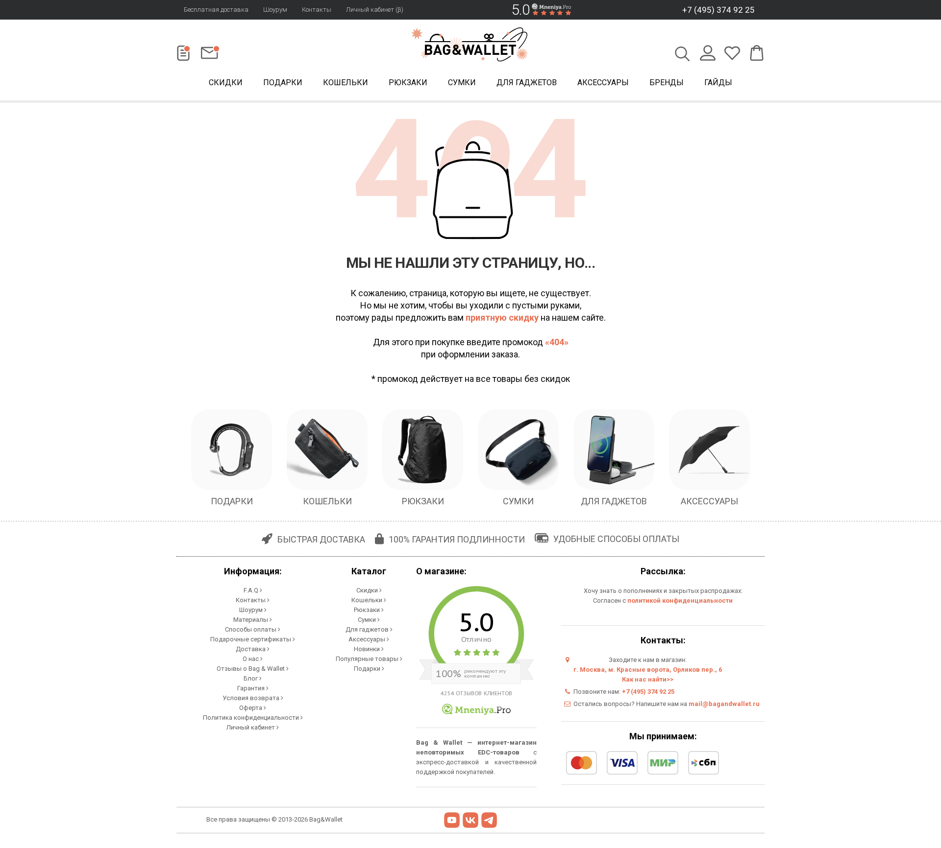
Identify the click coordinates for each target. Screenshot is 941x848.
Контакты (316, 9)
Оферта (251, 707)
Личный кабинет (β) (374, 9)
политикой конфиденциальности (680, 600)
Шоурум (275, 9)
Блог (251, 678)
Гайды (718, 82)
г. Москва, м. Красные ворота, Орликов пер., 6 (647, 669)
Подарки (282, 82)
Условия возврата (252, 698)
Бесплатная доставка (216, 9)
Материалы (251, 619)
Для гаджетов (526, 82)
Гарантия (251, 688)
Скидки (226, 82)
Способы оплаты (251, 629)
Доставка (251, 649)
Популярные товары (368, 658)
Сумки (462, 82)
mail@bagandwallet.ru (724, 703)
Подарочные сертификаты (251, 639)
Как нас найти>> (647, 679)
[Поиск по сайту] (682, 55)
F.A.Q (252, 590)
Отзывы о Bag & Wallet (251, 668)
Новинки (367, 649)
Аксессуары (603, 82)
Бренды (666, 82)
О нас (251, 658)
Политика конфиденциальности (251, 717)
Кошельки (345, 82)
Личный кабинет (251, 727)
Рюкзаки (408, 82)
